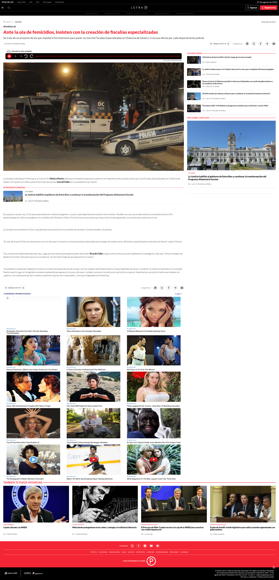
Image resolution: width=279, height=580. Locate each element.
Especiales (112, 13)
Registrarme (270, 7)
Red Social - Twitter (132, 546)
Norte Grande (162, 552)
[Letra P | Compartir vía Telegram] (267, 44)
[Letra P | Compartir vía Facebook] (260, 44)
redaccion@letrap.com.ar (265, 575)
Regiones (91, 13)
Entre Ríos (140, 552)
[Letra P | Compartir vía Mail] (274, 44)
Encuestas (162, 13)
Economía (103, 552)
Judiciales (18, 22)
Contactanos (123, 546)
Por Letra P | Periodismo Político (14, 44)
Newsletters (185, 13)
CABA (124, 552)
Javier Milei (21, 2)
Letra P (8, 22)
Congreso (184, 552)
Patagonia (174, 552)
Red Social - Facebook (138, 546)
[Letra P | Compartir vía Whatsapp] (247, 44)
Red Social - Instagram (145, 546)
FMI (37, 2)
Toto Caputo (47, 2)
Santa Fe (131, 552)
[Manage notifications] (274, 567)
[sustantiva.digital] (38, 573)
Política (93, 552)
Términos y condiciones (249, 577)
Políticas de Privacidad (266, 577)
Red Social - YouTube (151, 546)
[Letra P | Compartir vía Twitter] (254, 44)
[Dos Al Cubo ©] (11, 573)
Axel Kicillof (59, 2)
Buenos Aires (114, 552)
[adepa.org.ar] (27, 573)
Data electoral (137, 13)
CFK (30, 2)
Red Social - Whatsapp (157, 546)
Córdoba (150, 552)
